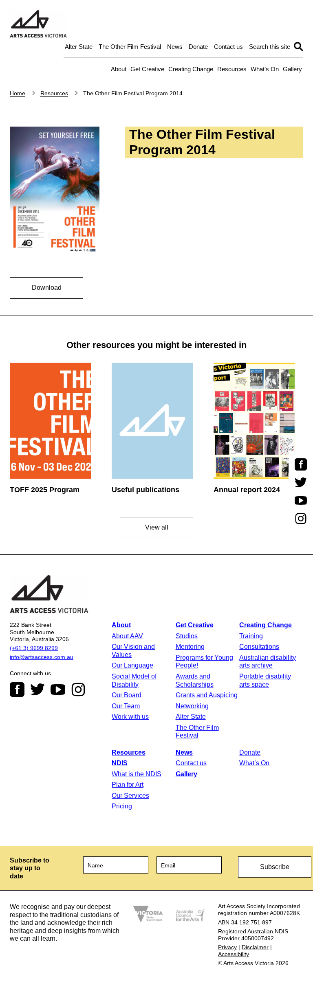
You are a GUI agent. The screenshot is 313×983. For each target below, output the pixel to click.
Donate (198, 46)
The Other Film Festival (130, 46)
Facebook (17, 689)
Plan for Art (127, 784)
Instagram (78, 689)
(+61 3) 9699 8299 (34, 648)
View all (156, 527)
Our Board (126, 695)
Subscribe (274, 866)
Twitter (37, 689)
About (118, 69)
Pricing (122, 806)
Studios (187, 636)
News (175, 46)
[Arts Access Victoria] (38, 24)
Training (251, 636)
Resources (232, 69)
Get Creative (147, 69)
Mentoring (190, 646)
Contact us (228, 46)
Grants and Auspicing (207, 695)
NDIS (120, 763)
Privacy (227, 947)
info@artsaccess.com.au (41, 657)
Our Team (126, 706)
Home (17, 93)
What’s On (265, 69)
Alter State (79, 46)
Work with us (130, 716)
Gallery (292, 69)
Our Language (132, 665)
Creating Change (190, 69)
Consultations (259, 646)
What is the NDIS (136, 774)
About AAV (127, 636)
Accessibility (233, 954)
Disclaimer (255, 947)
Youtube (58, 689)
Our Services (130, 795)
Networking (192, 706)
